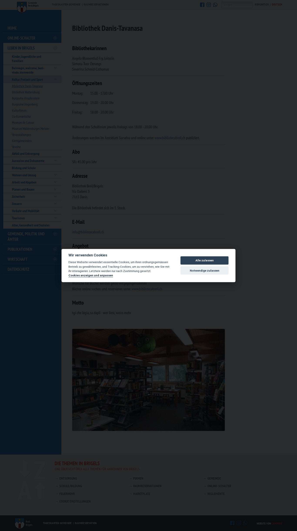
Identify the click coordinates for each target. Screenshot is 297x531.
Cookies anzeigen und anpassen (90, 275)
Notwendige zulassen (204, 270)
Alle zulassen (204, 260)
